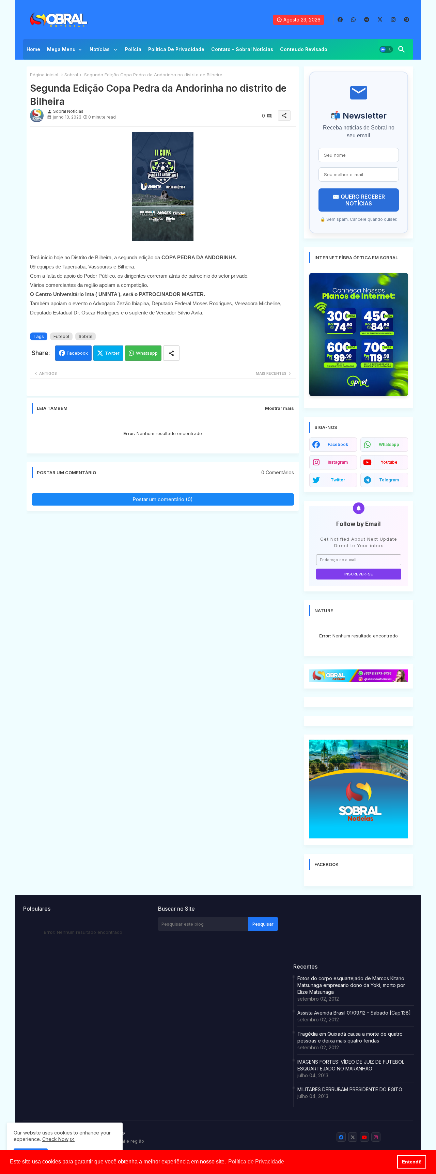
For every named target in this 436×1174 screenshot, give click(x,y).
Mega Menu (61, 49)
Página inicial (44, 74)
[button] (386, 49)
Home (33, 49)
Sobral (71, 74)
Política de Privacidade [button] (256, 1161)
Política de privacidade (176, 49)
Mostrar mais (279, 408)
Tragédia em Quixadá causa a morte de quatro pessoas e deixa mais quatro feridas (350, 1037)
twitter (338, 479)
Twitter (112, 353)
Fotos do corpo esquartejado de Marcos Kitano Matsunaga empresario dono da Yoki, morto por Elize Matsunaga (351, 985)
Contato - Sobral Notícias (242, 49)
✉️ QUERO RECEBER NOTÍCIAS (358, 200)
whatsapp (389, 444)
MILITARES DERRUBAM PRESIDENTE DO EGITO (349, 1089)
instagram (338, 462)
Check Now (55, 1139)
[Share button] (171, 353)
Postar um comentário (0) (163, 499)
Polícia (133, 49)
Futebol (61, 336)
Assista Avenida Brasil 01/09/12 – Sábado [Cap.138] (354, 1013)
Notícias (100, 49)
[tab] (33, 51)
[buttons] (340, 19)
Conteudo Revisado (303, 49)
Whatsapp (147, 353)
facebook (338, 444)
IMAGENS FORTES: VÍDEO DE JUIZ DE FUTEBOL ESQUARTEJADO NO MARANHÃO (350, 1065)
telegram (389, 479)
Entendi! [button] (412, 1161)
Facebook (77, 353)
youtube (389, 462)
